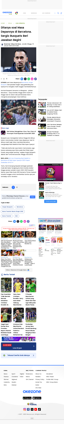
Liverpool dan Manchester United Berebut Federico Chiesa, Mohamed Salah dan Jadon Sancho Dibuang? (18, 330)
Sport (13, 374)
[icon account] (2, 44)
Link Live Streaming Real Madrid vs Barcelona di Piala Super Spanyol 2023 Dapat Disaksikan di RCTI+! (15, 160)
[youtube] (35, 409)
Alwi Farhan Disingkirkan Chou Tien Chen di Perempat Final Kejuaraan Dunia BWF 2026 (21, 132)
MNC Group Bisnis (52, 382)
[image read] (3, 133)
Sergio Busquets (7, 207)
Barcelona (25, 82)
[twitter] (32, 409)
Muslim (14, 382)
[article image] (42, 104)
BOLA (10, 23)
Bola (5, 385)
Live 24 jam (17, 348)
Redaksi (38, 376)
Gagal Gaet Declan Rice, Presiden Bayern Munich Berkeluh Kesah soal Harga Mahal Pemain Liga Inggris (6, 330)
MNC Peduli (50, 376)
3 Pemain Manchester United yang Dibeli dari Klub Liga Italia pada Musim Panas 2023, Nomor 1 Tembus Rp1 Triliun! (31, 300)
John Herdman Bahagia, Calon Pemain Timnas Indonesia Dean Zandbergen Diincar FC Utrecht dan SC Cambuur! (54, 126)
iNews (28, 376)
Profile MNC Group (52, 379)
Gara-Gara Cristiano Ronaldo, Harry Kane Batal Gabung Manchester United (18, 300)
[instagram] (24, 409)
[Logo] (16, 13)
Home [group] (24, 13)
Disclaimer (49, 374)
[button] (55, 13)
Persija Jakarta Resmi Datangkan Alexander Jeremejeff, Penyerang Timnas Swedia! (54, 119)
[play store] (27, 398)
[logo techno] (7, 13)
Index (21, 376)
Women (6, 379)
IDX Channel (30, 379)
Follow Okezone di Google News (16, 270)
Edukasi (14, 385)
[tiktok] (39, 409)
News (5, 374)
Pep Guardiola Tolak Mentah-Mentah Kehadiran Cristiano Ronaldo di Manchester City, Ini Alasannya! (5, 300)
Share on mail (32, 78)
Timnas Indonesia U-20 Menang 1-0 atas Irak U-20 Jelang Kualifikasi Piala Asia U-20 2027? (54, 105)
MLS (16, 216)
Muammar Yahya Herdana (12, 44)
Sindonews (29, 374)
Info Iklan (38, 387)
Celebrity (7, 382)
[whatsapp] (28, 78)
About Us (38, 374)
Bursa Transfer (6, 216)
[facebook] (28, 409)
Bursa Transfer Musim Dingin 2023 (12, 211)
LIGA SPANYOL (20, 23)
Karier (37, 385)
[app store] (36, 398)
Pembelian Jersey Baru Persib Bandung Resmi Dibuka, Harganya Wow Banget (31, 330)
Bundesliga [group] (34, 13)
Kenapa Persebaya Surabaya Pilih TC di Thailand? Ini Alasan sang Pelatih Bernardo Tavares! (54, 133)
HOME (3, 23)
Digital (22, 374)
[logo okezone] (32, 392)
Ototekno (15, 376)
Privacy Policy (40, 379)
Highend (14, 379)
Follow (32, 197)
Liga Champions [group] (46, 13)
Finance (6, 376)
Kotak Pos (39, 382)
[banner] (18, 340)
